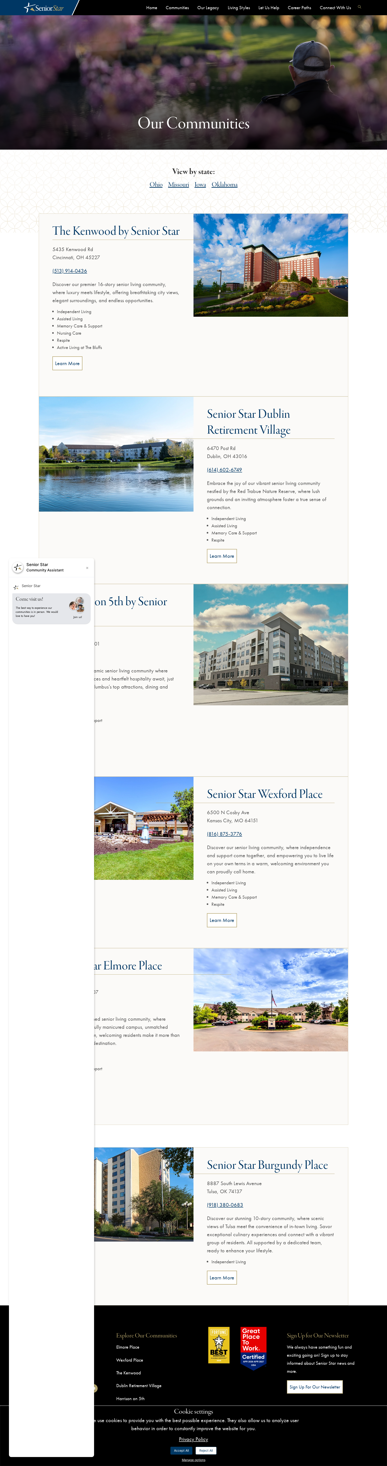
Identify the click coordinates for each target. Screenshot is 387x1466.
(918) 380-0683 (225, 1204)
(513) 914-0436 (69, 270)
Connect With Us (335, 7)
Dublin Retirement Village (138, 1385)
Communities (177, 7)
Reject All (206, 1450)
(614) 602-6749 (224, 469)
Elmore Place (127, 1347)
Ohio (156, 185)
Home (151, 7)
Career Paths (299, 7)
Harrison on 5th (130, 1398)
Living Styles (239, 7)
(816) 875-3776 (224, 833)
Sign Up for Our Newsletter (315, 1387)
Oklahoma (225, 185)
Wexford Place (129, 1360)
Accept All (181, 1450)
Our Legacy (208, 7)
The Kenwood (128, 1373)
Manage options (193, 1460)
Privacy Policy (193, 1439)
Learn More (67, 363)
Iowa (200, 185)
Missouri (178, 185)
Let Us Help (268, 7)
